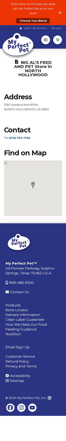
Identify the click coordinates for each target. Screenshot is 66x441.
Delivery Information (23, 315)
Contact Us (19, 292)
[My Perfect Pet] (19, 242)
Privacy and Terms (21, 366)
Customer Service (20, 356)
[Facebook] (10, 408)
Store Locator (17, 310)
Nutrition (13, 334)
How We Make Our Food (26, 324)
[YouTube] (32, 408)
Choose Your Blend (33, 20)
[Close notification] (60, 12)
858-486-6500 (21, 283)
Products (13, 305)
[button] (45, 39)
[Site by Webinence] (49, 398)
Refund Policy (17, 361)
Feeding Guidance (21, 329)
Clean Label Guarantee (25, 319)
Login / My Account (35, 28)
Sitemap (16, 381)
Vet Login (56, 28)
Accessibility (19, 376)
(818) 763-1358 (19, 138)
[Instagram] (21, 408)
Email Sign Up (18, 347)
